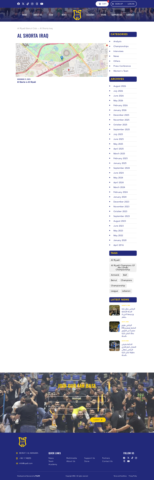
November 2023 (121, 206)
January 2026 (120, 110)
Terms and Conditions (120, 476)
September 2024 (121, 168)
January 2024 (120, 197)
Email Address (54, 406)
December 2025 (121, 115)
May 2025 (118, 144)
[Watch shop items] (100, 4)
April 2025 (118, 148)
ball (125, 275)
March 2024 (119, 187)
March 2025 (119, 153)
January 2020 (120, 240)
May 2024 (118, 177)
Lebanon (126, 291)
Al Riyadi (115, 260)
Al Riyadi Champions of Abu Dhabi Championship (123, 267)
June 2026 (118, 95)
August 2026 (119, 86)
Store (86, 461)
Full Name (52, 394)
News (51, 458)
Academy (53, 464)
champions (126, 280)
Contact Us (107, 461)
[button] (61, 58)
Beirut (114, 280)
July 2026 (118, 91)
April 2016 (118, 245)
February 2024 (120, 192)
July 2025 (118, 134)
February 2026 (120, 105)
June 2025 (118, 139)
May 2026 (118, 100)
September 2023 (121, 216)
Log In (131, 3)
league (114, 291)
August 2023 (119, 221)
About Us (70, 461)
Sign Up (119, 3)
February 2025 (120, 158)
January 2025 (120, 163)
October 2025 (120, 124)
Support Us (89, 458)
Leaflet (91, 76)
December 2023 (121, 201)
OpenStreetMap (100, 76)
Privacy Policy (133, 476)
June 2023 (118, 226)
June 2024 (118, 173)
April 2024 (118, 182)
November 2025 (121, 120)
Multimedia (71, 458)
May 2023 (118, 230)
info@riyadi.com (25, 463)
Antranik (115, 275)
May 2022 (118, 235)
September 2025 (121, 129)
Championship (118, 285)
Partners (106, 458)
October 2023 (120, 211)
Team (51, 461)
